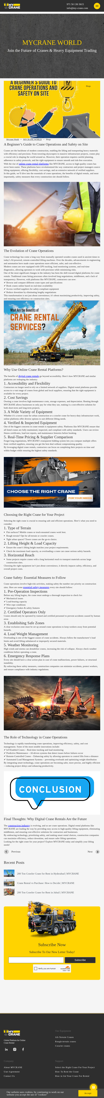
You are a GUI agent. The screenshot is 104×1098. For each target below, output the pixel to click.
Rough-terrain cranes (65, 1041)
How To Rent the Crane (67, 1072)
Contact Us (9, 1076)
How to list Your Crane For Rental (72, 1076)
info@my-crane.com (77, 8)
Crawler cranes (62, 1046)
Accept (87, 1093)
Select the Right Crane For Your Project (75, 1067)
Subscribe (80, 960)
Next (90, 851)
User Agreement (12, 1072)
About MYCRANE (13, 1067)
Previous (15, 851)
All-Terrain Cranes (64, 1037)
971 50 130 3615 (75, 4)
